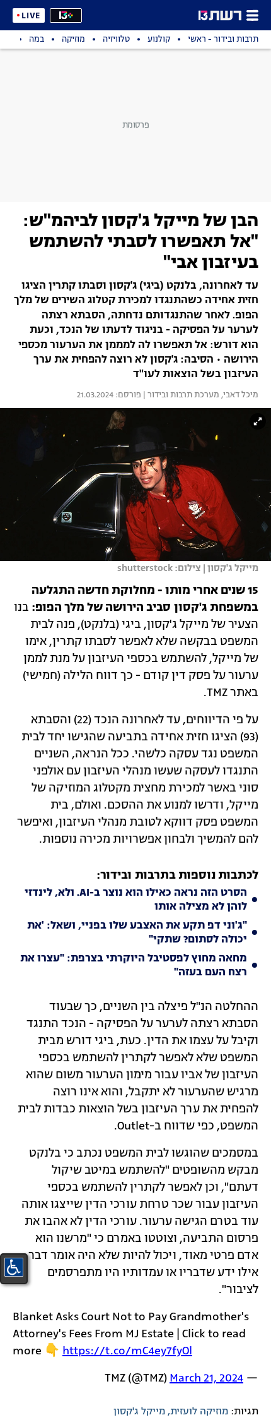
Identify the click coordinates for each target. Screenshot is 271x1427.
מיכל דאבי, (238, 395)
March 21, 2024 (206, 1378)
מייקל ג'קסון (139, 1412)
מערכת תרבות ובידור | (180, 395)
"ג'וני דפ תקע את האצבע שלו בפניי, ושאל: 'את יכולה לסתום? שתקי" (137, 933)
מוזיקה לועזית (199, 1412)
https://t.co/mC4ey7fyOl (127, 1351)
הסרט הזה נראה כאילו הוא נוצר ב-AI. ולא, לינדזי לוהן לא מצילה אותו (136, 900)
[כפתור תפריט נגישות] (13, 1267)
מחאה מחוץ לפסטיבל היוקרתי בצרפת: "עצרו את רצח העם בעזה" (133, 966)
